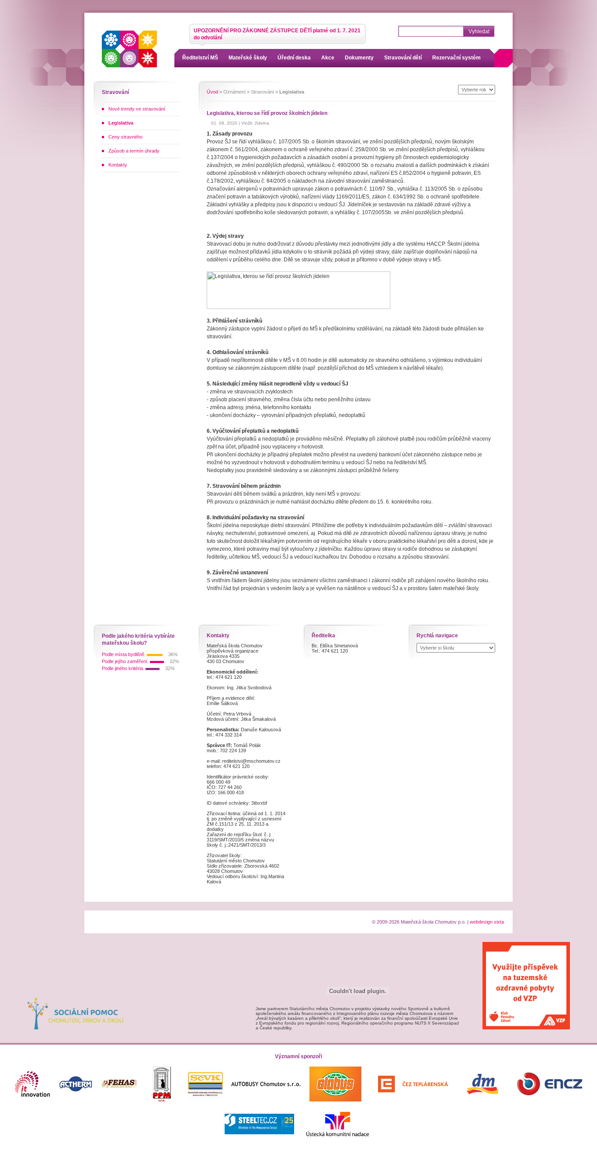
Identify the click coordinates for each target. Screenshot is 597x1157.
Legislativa (120, 122)
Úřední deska (294, 58)
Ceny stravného (125, 136)
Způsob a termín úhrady (134, 150)
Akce (327, 58)
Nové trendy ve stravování (136, 108)
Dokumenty (359, 58)
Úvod (212, 91)
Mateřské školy (248, 58)
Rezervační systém (456, 58)
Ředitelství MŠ (200, 58)
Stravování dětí (403, 58)
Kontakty (117, 164)
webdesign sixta (487, 921)
